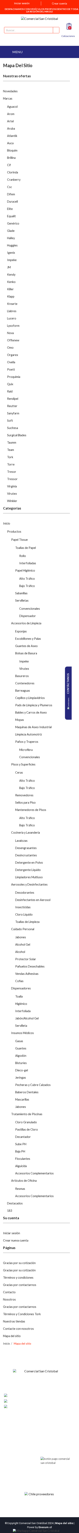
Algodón (20, 1055)
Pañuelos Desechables (30, 966)
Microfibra (26, 749)
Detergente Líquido (28, 870)
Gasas (19, 1041)
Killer (10, 289)
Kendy (11, 274)
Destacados (15, 1203)
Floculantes (22, 1158)
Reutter (12, 406)
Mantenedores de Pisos (30, 810)
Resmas (20, 1188)
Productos (14, 531)
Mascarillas (22, 1099)
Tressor (12, 479)
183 (9, 1210)
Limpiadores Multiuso (29, 877)
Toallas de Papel (25, 547)
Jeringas (20, 1077)
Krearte (12, 303)
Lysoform (13, 325)
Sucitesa (12, 428)
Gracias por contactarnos (19, 1285)
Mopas (19, 719)
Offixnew (13, 340)
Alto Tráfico (27, 578)
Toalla (19, 996)
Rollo (22, 556)
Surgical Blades (16, 435)
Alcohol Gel (22, 944)
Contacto (9, 1292)
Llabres (11, 311)
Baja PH (20, 1151)
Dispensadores (21, 988)
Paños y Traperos (26, 741)
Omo (10, 347)
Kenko (11, 282)
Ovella (11, 362)
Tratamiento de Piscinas (26, 1114)
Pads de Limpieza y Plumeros (33, 705)
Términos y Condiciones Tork (22, 1314)
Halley (11, 238)
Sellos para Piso (25, 802)
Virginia (12, 486)
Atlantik (12, 136)
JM (9, 267)
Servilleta (21, 1025)
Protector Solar (25, 959)
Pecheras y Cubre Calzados (33, 1085)
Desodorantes (24, 892)
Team (10, 450)
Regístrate (47, 1430)
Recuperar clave (50, 1436)
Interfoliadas (27, 563)
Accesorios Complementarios (34, 1173)
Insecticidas (23, 907)
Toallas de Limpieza (27, 921)
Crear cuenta (59, 3)
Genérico (13, 223)
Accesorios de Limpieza (26, 623)
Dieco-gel (21, 1070)
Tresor (11, 471)
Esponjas (21, 631)
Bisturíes (21, 1063)
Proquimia (13, 376)
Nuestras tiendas (14, 1321)
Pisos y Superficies (23, 764)
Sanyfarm (13, 413)
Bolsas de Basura (26, 653)
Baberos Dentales (26, 1092)
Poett (11, 369)
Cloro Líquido (24, 914)
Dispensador (27, 616)
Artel (10, 121)
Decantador (23, 1136)
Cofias (19, 981)
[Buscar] (56, 30)
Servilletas (22, 600)
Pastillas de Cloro (26, 1129)
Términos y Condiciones (19, 1440)
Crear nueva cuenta (15, 1240)
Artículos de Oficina (24, 1180)
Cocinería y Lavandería (25, 832)
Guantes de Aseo (26, 646)
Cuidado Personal (22, 929)
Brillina (11, 157)
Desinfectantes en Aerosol (32, 900)
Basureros (22, 676)
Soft (10, 420)
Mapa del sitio (12, 1336)
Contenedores (24, 683)
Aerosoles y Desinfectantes (29, 884)
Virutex (12, 493)
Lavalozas (21, 840)
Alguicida (21, 1166)
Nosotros (9, 1299)
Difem (11, 194)
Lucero (11, 318)
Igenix (11, 252)
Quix (10, 384)
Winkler (12, 501)
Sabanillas (21, 593)
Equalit (11, 216)
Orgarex (12, 355)
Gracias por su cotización (19, 1263)
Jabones (20, 937)
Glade (11, 230)
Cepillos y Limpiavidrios (30, 698)
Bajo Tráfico (27, 586)
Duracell (12, 201)
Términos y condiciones (18, 1277)
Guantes (20, 1048)
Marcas (7, 98)
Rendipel (12, 398)
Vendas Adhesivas (26, 973)
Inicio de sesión (50, 1425)
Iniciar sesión (11, 1233)
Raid (10, 391)
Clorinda (12, 172)
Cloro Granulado (26, 1122)
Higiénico (21, 1003)
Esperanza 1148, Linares (34, 1395)
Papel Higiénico (25, 570)
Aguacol (12, 106)
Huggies (12, 245)
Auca (10, 143)
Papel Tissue (19, 539)
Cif (9, 165)
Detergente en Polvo (29, 862)
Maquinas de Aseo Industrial (33, 727)
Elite (10, 209)
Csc (9, 187)
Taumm (11, 442)
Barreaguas (22, 690)
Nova (10, 333)
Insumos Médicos (22, 1033)
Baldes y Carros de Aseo (31, 712)
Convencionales (29, 608)
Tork (10, 457)
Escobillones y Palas (28, 638)
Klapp (10, 296)
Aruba (11, 128)
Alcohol (20, 952)
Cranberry (13, 179)
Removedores (24, 795)
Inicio (6, 523)
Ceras (19, 772)
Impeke (12, 260)
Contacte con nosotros (18, 1328)
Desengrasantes (26, 848)
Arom (10, 114)
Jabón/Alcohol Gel (27, 1018)
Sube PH (20, 1144)
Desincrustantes (26, 855)
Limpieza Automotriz (28, 734)
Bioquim (12, 150)
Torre (11, 464)
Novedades (10, 91)
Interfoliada (23, 1011)
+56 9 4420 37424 (32, 1401)
